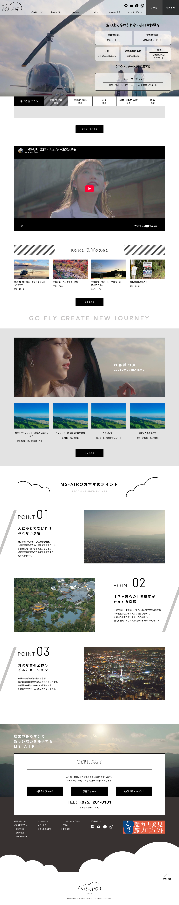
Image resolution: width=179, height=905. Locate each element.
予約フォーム (89, 791)
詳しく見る (89, 453)
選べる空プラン (56, 12)
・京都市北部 (19, 829)
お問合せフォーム (45, 791)
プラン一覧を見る (89, 129)
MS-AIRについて (37, 12)
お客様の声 (75, 12)
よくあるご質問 (114, 12)
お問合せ (170, 8)
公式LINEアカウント (134, 791)
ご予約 (154, 8)
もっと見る (89, 302)
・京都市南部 (19, 833)
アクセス (95, 12)
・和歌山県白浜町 (20, 836)
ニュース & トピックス (134, 12)
